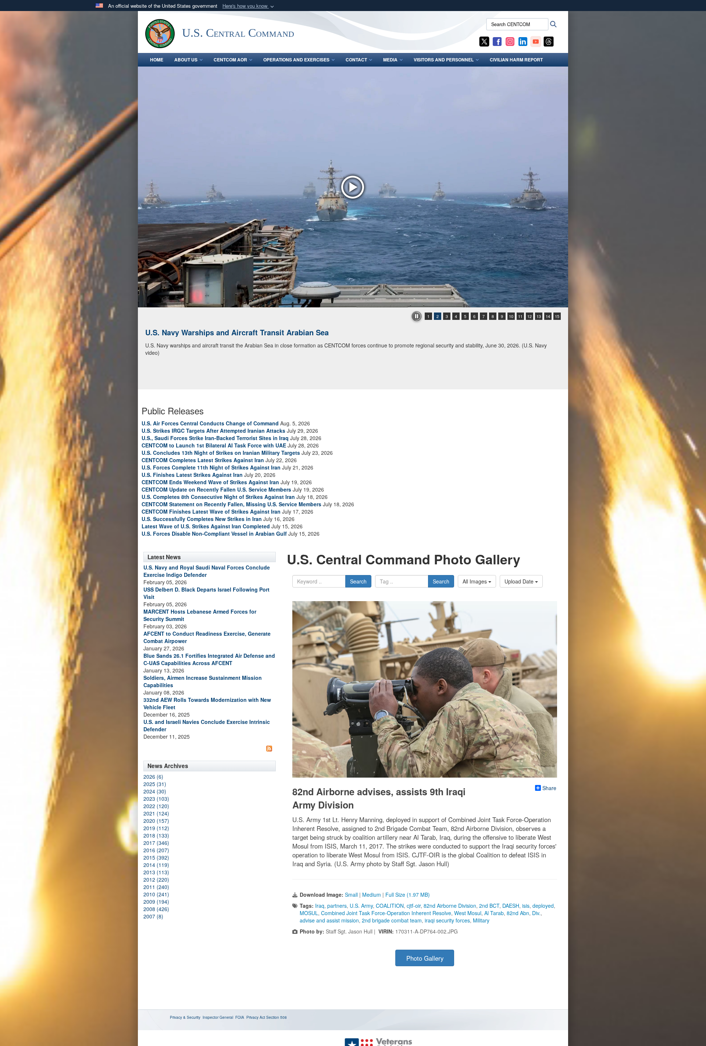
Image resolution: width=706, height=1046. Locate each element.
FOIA (239, 1017)
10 (511, 316)
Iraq (319, 905)
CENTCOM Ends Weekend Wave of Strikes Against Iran (210, 482)
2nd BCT (489, 905)
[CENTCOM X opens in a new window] (484, 40)
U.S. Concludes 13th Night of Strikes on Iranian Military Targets (221, 452)
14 (548, 316)
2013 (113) (156, 872)
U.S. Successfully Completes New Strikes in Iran (202, 518)
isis (526, 905)
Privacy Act (255, 1017)
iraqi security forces (447, 920)
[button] (248, 6)
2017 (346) (156, 842)
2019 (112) (156, 828)
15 (557, 316)
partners (337, 905)
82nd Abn (518, 913)
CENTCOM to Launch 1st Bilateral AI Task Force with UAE (214, 445)
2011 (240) (156, 886)
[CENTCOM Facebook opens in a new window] (497, 40)
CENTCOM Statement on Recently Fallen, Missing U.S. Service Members (231, 504)
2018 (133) (156, 835)
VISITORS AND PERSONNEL (444, 59)
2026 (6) (153, 776)
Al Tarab (494, 913)
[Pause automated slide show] (416, 316)
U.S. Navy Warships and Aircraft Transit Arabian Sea (237, 332)
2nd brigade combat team (392, 920)
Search (358, 581)
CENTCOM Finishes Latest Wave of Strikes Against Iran (211, 511)
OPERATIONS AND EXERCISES (296, 59)
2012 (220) (156, 879)
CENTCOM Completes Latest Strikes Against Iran (203, 460)
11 (520, 316)
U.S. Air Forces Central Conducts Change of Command (210, 423)
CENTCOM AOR (230, 59)
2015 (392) (156, 857)
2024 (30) (154, 791)
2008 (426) (156, 909)
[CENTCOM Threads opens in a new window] (549, 40)
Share (549, 788)
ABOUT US (185, 59)
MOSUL (309, 913)
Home (156, 59)
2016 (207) (156, 850)
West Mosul (467, 913)
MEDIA (390, 59)
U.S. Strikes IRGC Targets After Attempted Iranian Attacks (213, 430)
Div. (536, 913)
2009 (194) (156, 901)
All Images (475, 581)
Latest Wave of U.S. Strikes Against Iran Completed (206, 526)
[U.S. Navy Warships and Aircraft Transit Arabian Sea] (353, 187)
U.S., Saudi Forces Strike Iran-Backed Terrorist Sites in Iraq (215, 438)
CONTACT (356, 59)
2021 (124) (156, 813)
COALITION (390, 905)
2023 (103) (156, 798)
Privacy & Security (185, 1017)
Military (481, 920)
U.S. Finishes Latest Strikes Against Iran (192, 474)
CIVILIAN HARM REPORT (516, 59)
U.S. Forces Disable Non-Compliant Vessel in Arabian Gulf (214, 533)
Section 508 (276, 1017)
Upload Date (519, 581)
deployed (543, 905)
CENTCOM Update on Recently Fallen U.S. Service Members (216, 489)
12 (529, 316)
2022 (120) (156, 806)
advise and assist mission (329, 920)
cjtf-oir (414, 905)
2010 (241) (156, 894)
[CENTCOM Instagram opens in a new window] (510, 40)
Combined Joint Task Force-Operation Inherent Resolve (386, 913)
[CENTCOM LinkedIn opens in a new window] (523, 40)
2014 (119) (156, 864)
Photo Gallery (424, 958)
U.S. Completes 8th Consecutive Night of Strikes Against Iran (218, 496)
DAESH (510, 905)
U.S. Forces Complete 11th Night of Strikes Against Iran (211, 467)
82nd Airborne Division (450, 905)
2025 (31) (154, 784)
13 (538, 316)
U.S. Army (361, 905)
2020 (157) (156, 820)
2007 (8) (153, 916)
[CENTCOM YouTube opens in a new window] (536, 40)
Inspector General (218, 1017)
